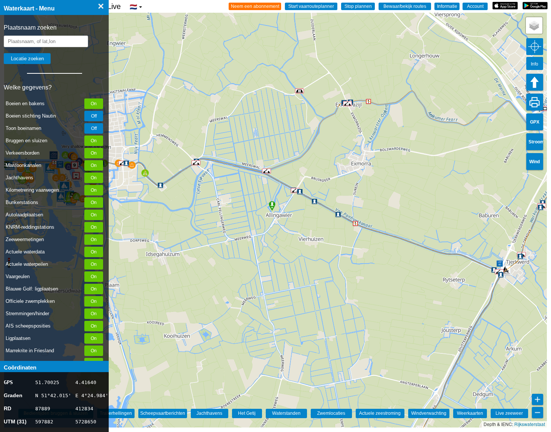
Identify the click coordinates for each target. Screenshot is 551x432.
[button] (196, 162)
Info (534, 64)
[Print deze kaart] (534, 102)
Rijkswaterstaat (529, 424)
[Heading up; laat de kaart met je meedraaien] (534, 82)
